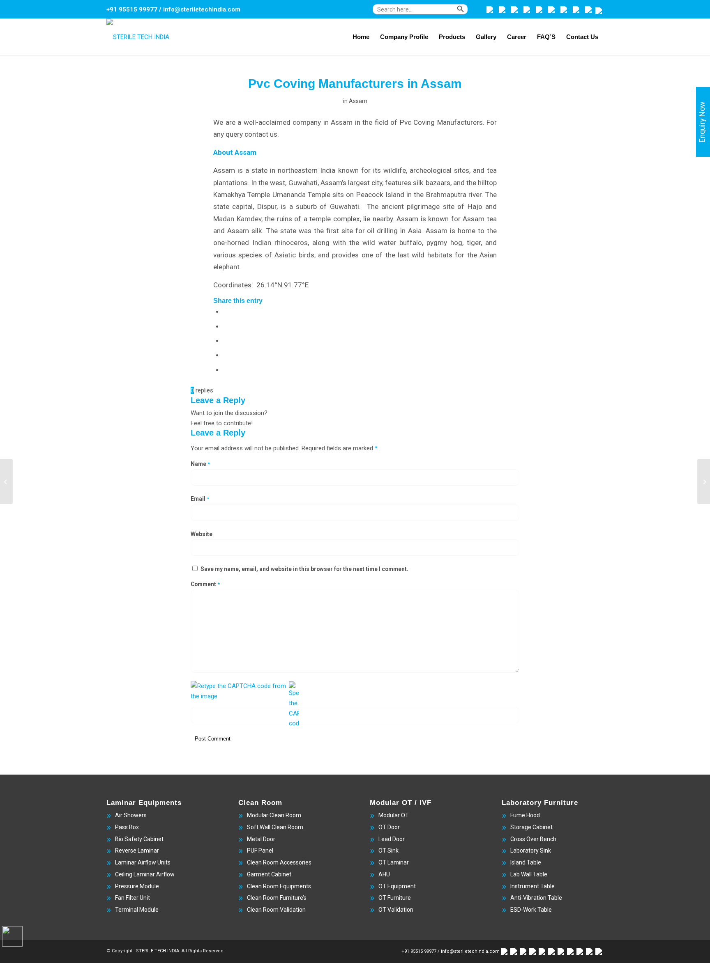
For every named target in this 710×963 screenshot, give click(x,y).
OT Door (389, 827)
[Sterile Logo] (137, 36)
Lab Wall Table (528, 874)
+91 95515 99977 (131, 9)
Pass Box (127, 827)
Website (201, 534)
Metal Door (261, 839)
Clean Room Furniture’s (277, 897)
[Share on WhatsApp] (225, 340)
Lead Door (391, 839)
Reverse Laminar (137, 850)
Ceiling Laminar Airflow (145, 874)
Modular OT (393, 815)
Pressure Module (137, 886)
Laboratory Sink (530, 850)
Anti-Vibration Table (536, 897)
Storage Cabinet (531, 827)
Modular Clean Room (274, 815)
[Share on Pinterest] (225, 355)
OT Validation (395, 909)
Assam (358, 101)
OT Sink (388, 850)
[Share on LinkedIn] (225, 369)
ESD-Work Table (531, 909)
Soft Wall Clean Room (275, 827)
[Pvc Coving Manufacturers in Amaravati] (6, 481)
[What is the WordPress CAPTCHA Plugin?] (239, 691)
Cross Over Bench (533, 839)
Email (200, 498)
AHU (384, 874)
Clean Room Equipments (279, 886)
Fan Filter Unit (132, 897)
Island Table (525, 862)
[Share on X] (225, 326)
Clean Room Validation (276, 909)
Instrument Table (532, 886)
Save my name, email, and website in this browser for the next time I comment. (304, 569)
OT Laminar (393, 862)
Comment (205, 584)
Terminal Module (137, 909)
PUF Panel (260, 850)
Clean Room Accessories (279, 862)
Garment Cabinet (269, 874)
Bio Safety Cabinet (139, 839)
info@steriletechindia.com (201, 9)
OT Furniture (394, 897)
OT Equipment (397, 886)
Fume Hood (525, 815)
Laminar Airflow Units (143, 862)
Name (200, 464)
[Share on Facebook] (225, 311)
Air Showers (131, 815)
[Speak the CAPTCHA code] (294, 705)
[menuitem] (427, 13)
